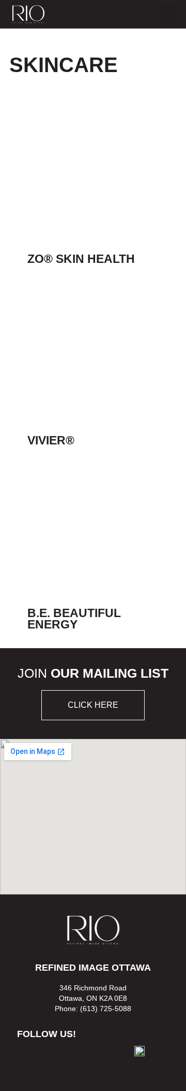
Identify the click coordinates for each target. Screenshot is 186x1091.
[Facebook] (31, 1059)
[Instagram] (61, 1059)
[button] (168, 14)
